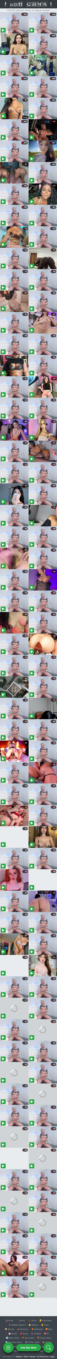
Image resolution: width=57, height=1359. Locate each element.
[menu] (8, 1347)
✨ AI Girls (47, 1342)
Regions (19, 1356)
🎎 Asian (9, 1320)
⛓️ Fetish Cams (32, 1342)
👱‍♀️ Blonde (9, 1329)
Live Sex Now (28, 1347)
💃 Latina (32, 1320)
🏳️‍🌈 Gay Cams (28, 1338)
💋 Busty (24, 1333)
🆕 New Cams (12, 1338)
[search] (48, 1347)
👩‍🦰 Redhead (37, 1329)
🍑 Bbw (48, 1329)
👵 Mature (33, 1325)
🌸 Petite (12, 1333)
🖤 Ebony (20, 1320)
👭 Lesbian (36, 1333)
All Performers (42, 1356)
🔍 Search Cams (44, 1351)
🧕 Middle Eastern (17, 1325)
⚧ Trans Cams (44, 1338)
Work (26, 1356)
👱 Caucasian (45, 1320)
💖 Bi (46, 1333)
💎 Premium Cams (13, 1342)
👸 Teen (45, 1325)
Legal (52, 1356)
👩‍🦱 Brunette (22, 1329)
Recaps (33, 1356)
